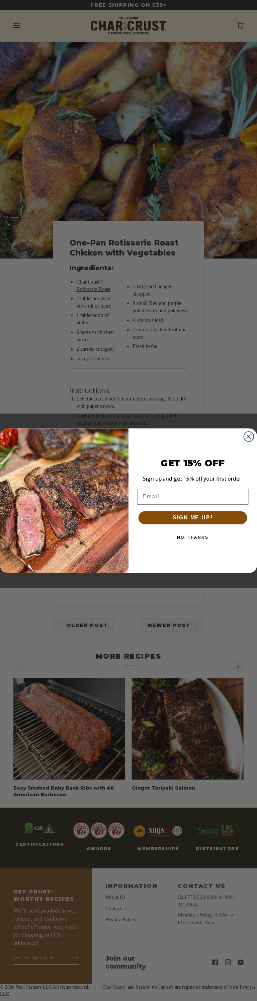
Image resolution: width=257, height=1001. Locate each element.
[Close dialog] (249, 437)
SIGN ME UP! (192, 517)
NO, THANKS (192, 537)
